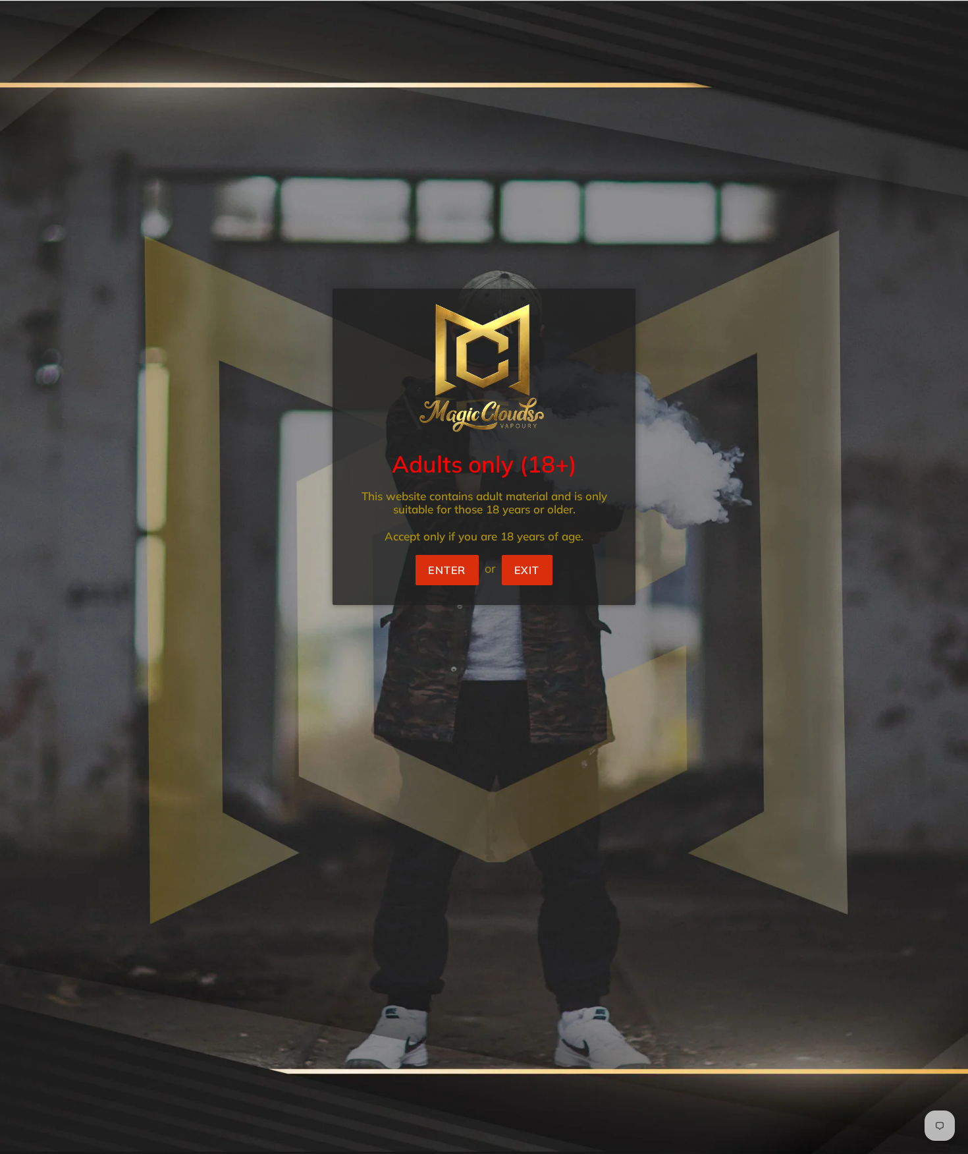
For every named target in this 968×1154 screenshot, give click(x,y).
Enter (447, 570)
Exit (527, 570)
